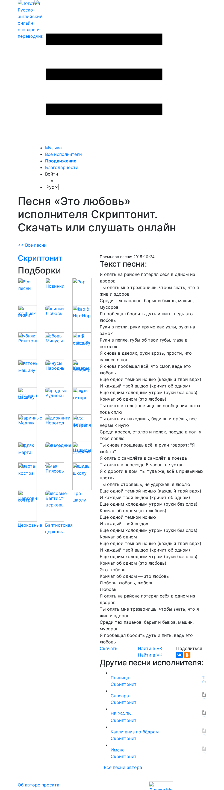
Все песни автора (123, 767)
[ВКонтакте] (179, 655)
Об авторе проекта (38, 785)
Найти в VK (150, 648)
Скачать (108, 648)
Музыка (53, 147)
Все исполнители (63, 154)
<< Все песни (32, 245)
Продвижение (60, 161)
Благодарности (61, 167)
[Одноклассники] (187, 655)
